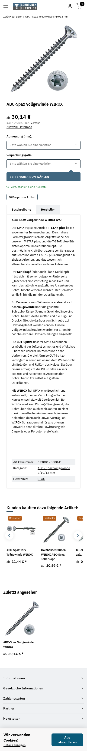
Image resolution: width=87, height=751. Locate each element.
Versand (35, 123)
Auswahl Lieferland (19, 127)
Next (77, 535)
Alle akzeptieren (67, 739)
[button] (79, 6)
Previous (9, 535)
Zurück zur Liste (12, 16)
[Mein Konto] (69, 6)
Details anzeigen (14, 745)
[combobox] (43, 145)
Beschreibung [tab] (21, 210)
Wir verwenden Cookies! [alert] (16, 737)
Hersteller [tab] (48, 210)
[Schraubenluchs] (25, 6)
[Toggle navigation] (5, 6)
